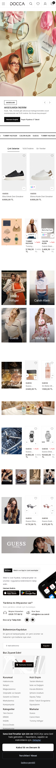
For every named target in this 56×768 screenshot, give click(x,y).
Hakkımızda (8, 681)
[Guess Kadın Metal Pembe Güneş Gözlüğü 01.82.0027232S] (47, 506)
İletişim (6, 685)
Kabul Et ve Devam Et (28, 747)
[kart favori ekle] (24, 155)
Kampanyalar (8, 704)
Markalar (34, 709)
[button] (45, 102)
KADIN (6, 721)
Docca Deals (8, 725)
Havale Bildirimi (36, 689)
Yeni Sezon (8, 713)
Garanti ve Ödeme (11, 697)
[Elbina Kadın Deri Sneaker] (42, 172)
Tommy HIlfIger (44, 136)
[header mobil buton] (17, 3)
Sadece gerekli (28, 762)
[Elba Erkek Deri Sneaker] (14, 172)
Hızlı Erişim (35, 677)
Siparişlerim (35, 704)
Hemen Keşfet (12, 119)
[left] (3, 177)
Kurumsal (8, 677)
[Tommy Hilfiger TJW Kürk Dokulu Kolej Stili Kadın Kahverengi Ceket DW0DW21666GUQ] (31, 229)
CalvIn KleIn (21, 136)
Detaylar (37, 740)
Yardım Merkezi (36, 681)
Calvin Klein (35, 717)
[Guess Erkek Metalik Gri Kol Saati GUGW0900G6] (47, 436)
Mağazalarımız (9, 689)
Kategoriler (8, 709)
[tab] (13, 149)
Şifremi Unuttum (37, 693)
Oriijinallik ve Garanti (12, 693)
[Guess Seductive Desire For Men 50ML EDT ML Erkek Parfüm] (31, 370)
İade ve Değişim (37, 685)
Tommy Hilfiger (36, 721)
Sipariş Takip (35, 697)
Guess (32, 136)
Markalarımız (8, 701)
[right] (52, 177)
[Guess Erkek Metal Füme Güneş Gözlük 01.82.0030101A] (31, 506)
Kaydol (46, 646)
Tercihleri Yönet (28, 755)
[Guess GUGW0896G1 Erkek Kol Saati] (31, 436)
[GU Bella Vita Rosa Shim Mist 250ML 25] (47, 370)
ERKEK (6, 717)
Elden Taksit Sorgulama (40, 701)
